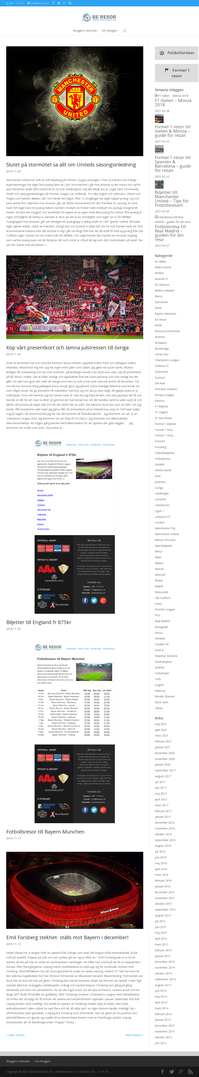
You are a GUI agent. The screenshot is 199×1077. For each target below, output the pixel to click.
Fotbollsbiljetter (165, 453)
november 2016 (165, 828)
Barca (158, 296)
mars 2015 (161, 944)
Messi (158, 551)
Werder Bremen (165, 696)
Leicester (160, 499)
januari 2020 (162, 764)
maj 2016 (161, 863)
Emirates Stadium (166, 389)
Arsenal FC (161, 279)
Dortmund (161, 372)
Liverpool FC (163, 517)
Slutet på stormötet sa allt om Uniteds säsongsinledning (71, 164)
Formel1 (160, 441)
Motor (159, 580)
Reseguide (161, 627)
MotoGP (160, 575)
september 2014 (165, 979)
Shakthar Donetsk (166, 656)
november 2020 (165, 759)
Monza (159, 569)
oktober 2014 (163, 973)
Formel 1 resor (180, 73)
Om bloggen (109, 30)
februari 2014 (163, 1014)
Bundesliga (162, 348)
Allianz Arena (163, 267)
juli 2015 (160, 921)
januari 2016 (162, 886)
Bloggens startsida (85, 30)
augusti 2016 (163, 846)
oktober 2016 (163, 834)
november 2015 (165, 898)
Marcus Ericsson (165, 540)
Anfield (159, 273)
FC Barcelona (163, 418)
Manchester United (167, 534)
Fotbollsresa (162, 459)
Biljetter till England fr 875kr (38, 622)
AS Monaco (162, 285)
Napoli (159, 586)
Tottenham (162, 673)
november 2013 (165, 1031)
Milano (159, 563)
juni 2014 (160, 991)
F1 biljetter (161, 406)
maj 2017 (161, 793)
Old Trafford (162, 598)
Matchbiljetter (163, 546)
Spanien (160, 667)
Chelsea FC (162, 366)
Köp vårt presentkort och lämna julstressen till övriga (67, 347)
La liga (159, 488)
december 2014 (165, 962)
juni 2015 (160, 927)
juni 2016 (160, 857)
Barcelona (161, 302)
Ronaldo (160, 638)
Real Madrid (162, 621)
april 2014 (161, 1002)
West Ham (161, 702)
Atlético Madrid (164, 290)
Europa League (164, 395)
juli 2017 (160, 782)
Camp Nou (161, 354)
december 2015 (165, 892)
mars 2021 (161, 735)
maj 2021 (161, 724)
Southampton (163, 662)
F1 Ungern (161, 412)
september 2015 (165, 909)
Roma (158, 633)
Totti (158, 679)
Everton (160, 401)
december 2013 (165, 1025)
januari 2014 (162, 1020)
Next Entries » (134, 1035)
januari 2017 (162, 817)
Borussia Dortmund (167, 331)
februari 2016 (163, 880)
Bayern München (165, 314)
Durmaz (160, 377)
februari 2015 (163, 950)
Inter (158, 476)
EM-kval (160, 383)
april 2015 (161, 938)
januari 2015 (162, 956)
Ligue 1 (159, 511)
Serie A (159, 650)
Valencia (160, 691)
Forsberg (160, 447)
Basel (158, 308)
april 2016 (161, 869)
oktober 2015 (163, 904)
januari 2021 (162, 747)
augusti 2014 (163, 985)
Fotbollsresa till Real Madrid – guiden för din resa (170, 232)
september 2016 (165, 840)
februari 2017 (163, 811)
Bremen (160, 337)
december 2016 (165, 822)
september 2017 (165, 770)
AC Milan (160, 261)
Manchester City (165, 528)
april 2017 (161, 799)
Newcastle (161, 592)
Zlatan (159, 708)
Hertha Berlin (163, 470)
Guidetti (160, 464)
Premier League (165, 609)
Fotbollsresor (181, 52)
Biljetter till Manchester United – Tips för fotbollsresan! (172, 198)
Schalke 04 (161, 644)
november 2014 (165, 967)
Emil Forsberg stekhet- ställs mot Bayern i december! (67, 937)
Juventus (160, 482)
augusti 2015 (163, 915)
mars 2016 (161, 875)
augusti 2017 (163, 776)
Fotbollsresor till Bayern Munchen (45, 831)
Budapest (161, 343)
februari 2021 (163, 741)
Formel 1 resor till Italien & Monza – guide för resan (172, 131)
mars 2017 (161, 805)
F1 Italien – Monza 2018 (173, 102)
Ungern (159, 685)
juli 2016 (160, 851)
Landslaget (162, 493)
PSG (157, 615)
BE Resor (161, 319)
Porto (158, 604)
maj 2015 (161, 933)
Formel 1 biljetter (165, 424)
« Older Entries (15, 1035)
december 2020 (165, 753)
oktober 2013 (163, 1037)
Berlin (158, 325)
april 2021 (161, 730)
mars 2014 (161, 1008)
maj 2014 (161, 996)
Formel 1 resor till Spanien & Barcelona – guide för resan (173, 163)
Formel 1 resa (163, 430)
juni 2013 (160, 1043)
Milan (158, 557)
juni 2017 (160, 788)
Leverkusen (162, 505)
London (160, 522)
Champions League (167, 360)
